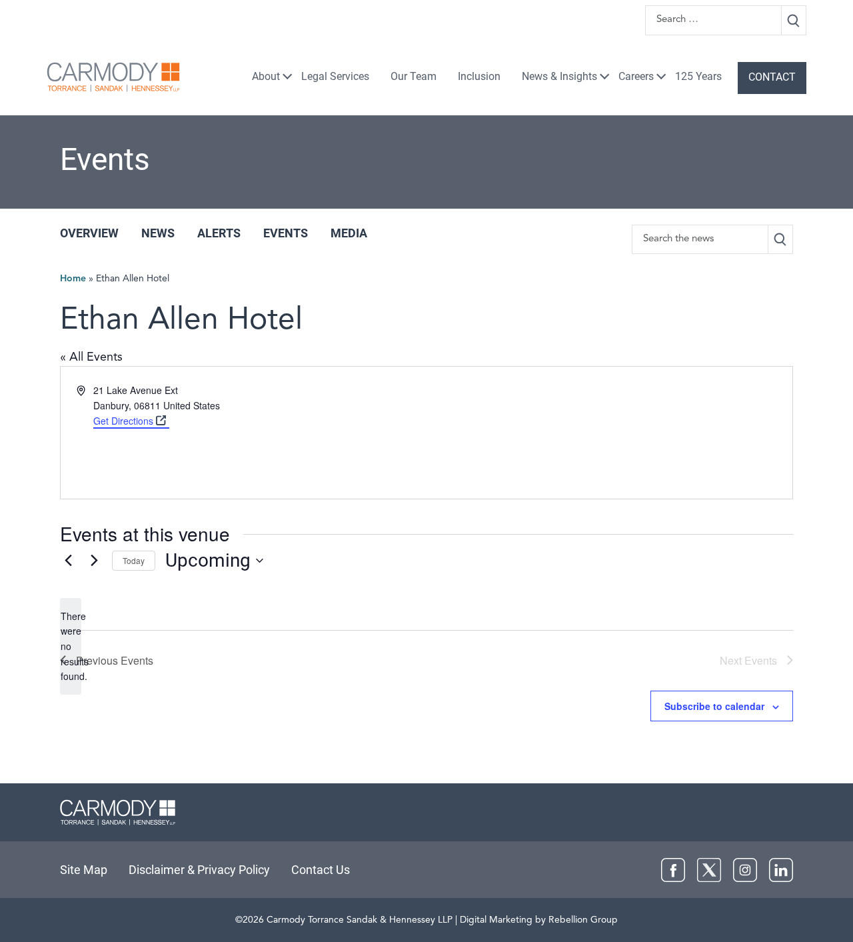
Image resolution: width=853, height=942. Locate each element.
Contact (772, 77)
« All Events (91, 357)
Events (285, 233)
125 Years (698, 76)
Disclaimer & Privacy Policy (199, 870)
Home (73, 278)
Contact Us (320, 870)
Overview (89, 233)
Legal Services (335, 76)
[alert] (70, 646)
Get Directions (123, 420)
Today (134, 560)
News (158, 233)
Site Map (83, 870)
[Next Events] (94, 561)
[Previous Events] (68, 561)
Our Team (413, 76)
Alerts (219, 233)
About (266, 76)
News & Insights (559, 76)
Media (349, 233)
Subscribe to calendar (714, 706)
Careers (636, 76)
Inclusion (479, 76)
